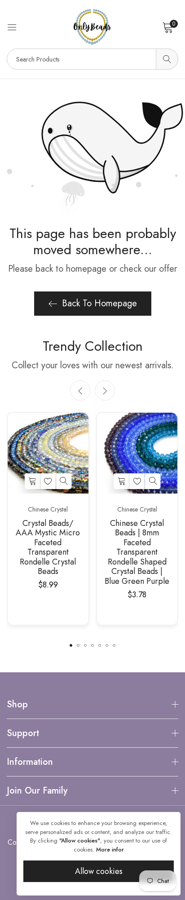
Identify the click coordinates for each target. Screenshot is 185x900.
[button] (105, 390)
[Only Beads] (92, 27)
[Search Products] (167, 59)
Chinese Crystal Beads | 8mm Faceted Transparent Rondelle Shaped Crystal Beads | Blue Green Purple (137, 553)
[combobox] (92, 59)
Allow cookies (99, 871)
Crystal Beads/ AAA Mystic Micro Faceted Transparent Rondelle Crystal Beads (48, 548)
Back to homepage (99, 303)
